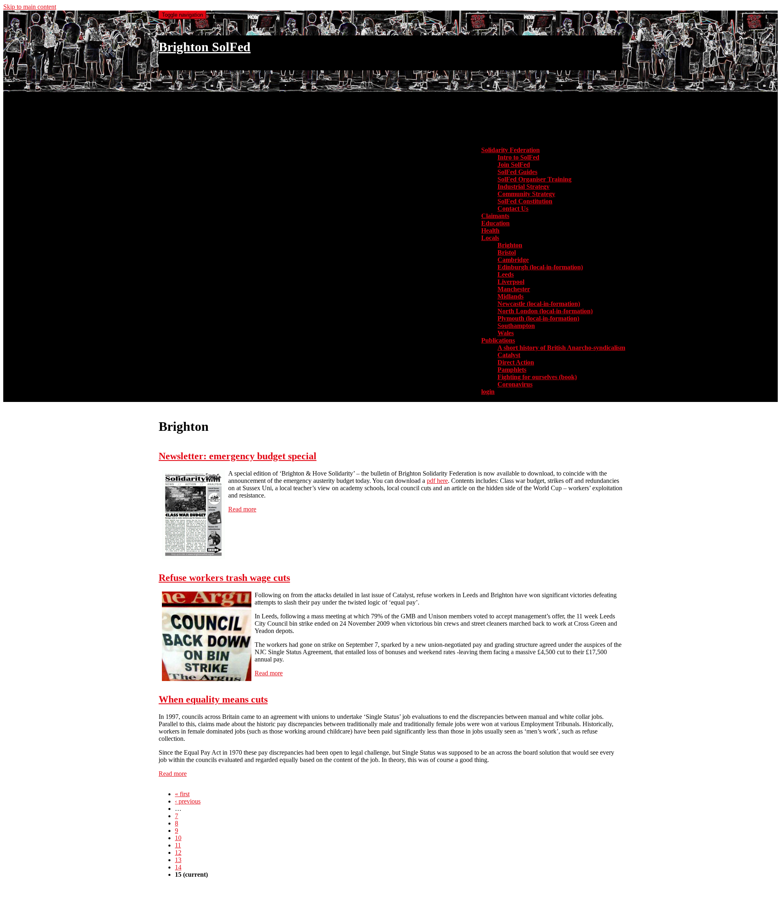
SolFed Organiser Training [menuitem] (534, 179)
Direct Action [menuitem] (515, 362)
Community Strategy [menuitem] (526, 193)
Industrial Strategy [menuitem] (523, 186)
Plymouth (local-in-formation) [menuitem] (538, 318)
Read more (242, 509)
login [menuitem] (488, 391)
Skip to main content (29, 6)
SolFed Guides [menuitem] (517, 171)
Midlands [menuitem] (510, 296)
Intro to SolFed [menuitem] (518, 157)
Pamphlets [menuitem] (511, 369)
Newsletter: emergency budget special (237, 456)
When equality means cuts (213, 699)
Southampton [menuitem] (516, 325)
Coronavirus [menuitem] (514, 384)
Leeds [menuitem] (505, 274)
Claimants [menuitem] (495, 215)
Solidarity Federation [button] (510, 149)
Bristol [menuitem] (506, 252)
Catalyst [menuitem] (508, 354)
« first (182, 793)
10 (178, 837)
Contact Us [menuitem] (512, 208)
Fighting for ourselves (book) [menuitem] (537, 376)
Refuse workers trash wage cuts (224, 577)
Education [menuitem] (495, 223)
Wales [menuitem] (505, 333)
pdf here (437, 480)
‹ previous (188, 801)
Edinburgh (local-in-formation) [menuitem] (540, 267)
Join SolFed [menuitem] (513, 164)
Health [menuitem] (490, 230)
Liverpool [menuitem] (510, 281)
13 (178, 859)
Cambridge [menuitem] (513, 259)
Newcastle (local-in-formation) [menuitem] (538, 303)
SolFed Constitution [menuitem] (524, 201)
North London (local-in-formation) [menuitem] (545, 311)
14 (178, 867)
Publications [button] (498, 340)
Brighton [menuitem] (509, 245)
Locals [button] (490, 237)
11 (178, 845)
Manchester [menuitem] (513, 289)
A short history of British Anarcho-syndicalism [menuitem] (561, 347)
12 (178, 852)
